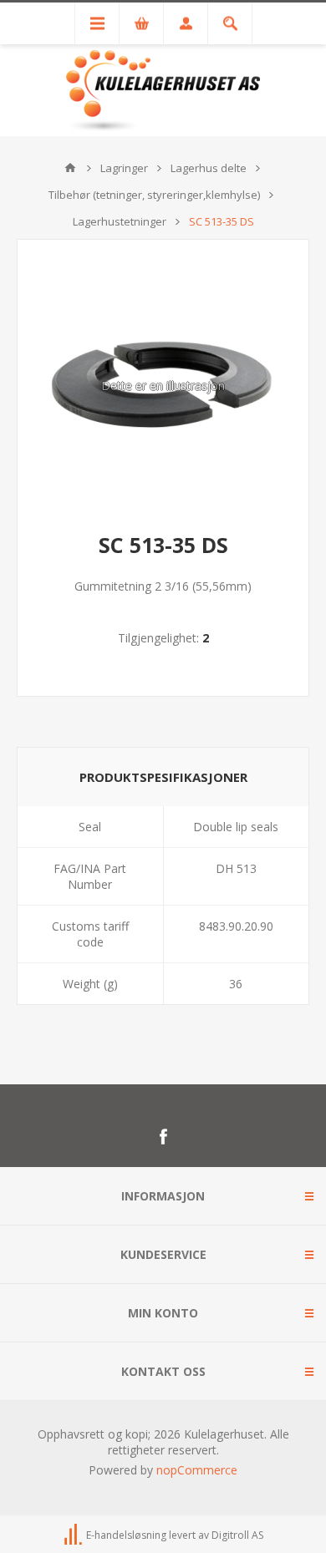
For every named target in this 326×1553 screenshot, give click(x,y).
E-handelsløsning (126, 1535)
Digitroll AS (237, 1535)
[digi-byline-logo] (74, 1535)
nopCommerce (196, 1470)
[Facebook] (163, 1137)
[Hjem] (70, 168)
